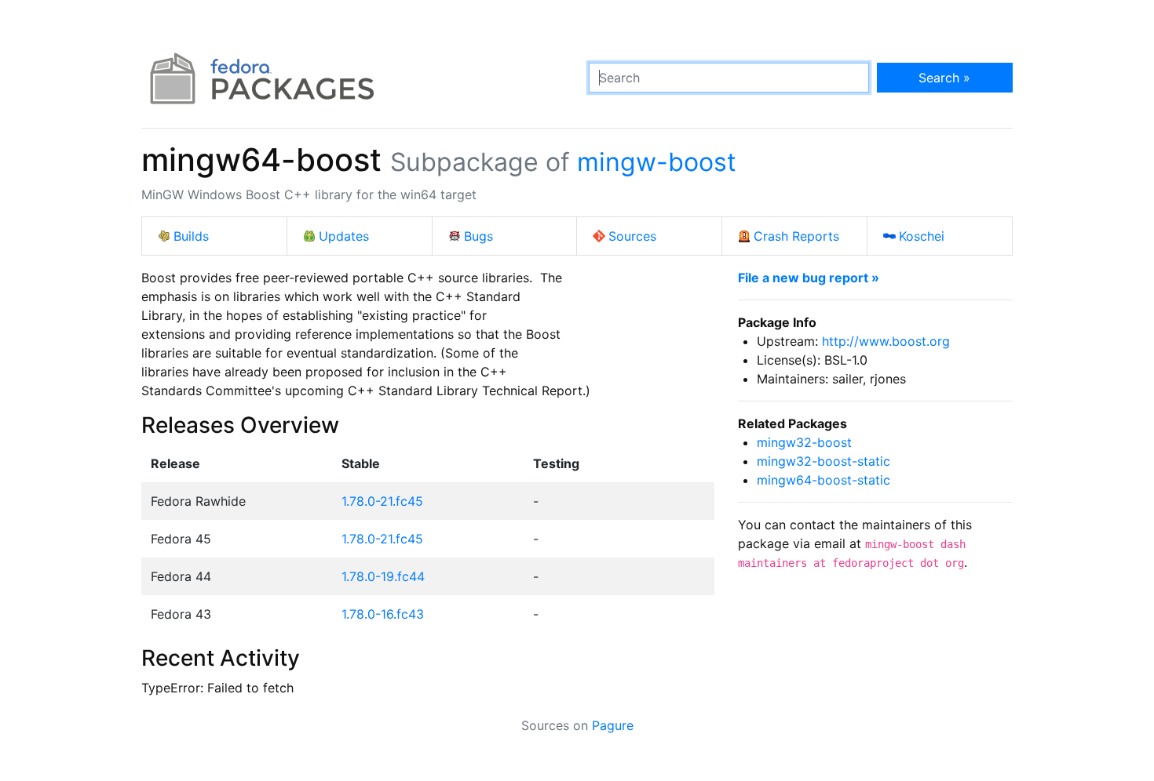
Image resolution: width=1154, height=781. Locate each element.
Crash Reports (796, 236)
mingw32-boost (804, 442)
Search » (944, 77)
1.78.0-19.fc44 (383, 576)
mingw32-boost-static (823, 461)
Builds (191, 236)
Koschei (921, 236)
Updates (344, 236)
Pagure (613, 725)
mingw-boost (656, 162)
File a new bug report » (808, 277)
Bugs (478, 236)
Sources (632, 236)
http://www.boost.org (886, 341)
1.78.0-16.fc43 (382, 614)
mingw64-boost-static (823, 480)
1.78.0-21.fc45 (382, 501)
